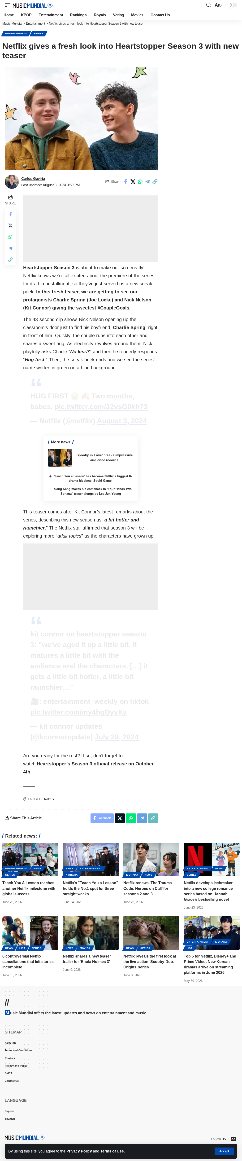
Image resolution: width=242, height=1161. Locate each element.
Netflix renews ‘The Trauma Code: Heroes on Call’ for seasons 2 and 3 (147, 888)
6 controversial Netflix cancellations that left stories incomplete (28, 961)
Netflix (49, 799)
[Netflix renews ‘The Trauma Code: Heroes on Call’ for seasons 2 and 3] (151, 860)
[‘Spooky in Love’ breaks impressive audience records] (60, 458)
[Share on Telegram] (147, 181)
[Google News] (233, 1139)
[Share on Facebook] (125, 181)
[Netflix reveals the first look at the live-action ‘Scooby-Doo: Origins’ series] (151, 933)
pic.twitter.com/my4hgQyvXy (78, 712)
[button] (224, 1151)
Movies (85, 948)
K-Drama (72, 875)
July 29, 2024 (117, 737)
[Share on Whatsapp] (140, 181)
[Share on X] (133, 181)
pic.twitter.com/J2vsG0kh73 (101, 407)
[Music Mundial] (33, 5)
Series (38, 33)
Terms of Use (112, 1151)
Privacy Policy (79, 1151)
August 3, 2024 (122, 421)
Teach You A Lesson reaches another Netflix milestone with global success (28, 888)
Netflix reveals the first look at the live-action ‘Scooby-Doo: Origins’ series (149, 961)
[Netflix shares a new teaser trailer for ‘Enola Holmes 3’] (91, 933)
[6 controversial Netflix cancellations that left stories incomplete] (30, 933)
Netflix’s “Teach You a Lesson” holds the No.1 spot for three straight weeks (90, 888)
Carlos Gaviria (33, 179)
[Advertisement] (90, 228)
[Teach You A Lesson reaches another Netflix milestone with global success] (30, 860)
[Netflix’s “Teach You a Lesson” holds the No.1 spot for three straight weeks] (91, 860)
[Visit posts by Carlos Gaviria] (12, 182)
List (22, 948)
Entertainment (16, 33)
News (37, 868)
